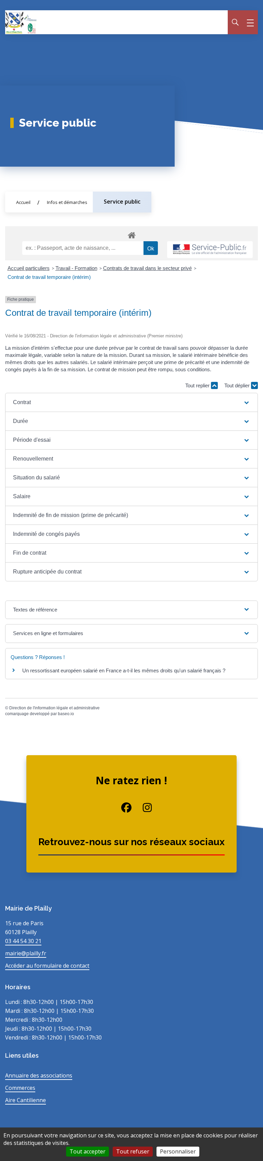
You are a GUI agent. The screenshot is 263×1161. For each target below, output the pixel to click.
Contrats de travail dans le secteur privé (147, 268)
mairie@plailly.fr (25, 953)
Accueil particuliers (29, 268)
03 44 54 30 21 (23, 941)
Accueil (23, 202)
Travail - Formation (76, 268)
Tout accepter (87, 1151)
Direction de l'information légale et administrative (54, 708)
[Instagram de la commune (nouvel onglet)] (142, 807)
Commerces (20, 1088)
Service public (122, 201)
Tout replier (198, 385)
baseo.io (66, 713)
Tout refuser (132, 1151)
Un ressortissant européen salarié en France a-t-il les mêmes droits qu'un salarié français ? (123, 670)
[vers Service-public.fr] (210, 249)
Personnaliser (178, 1151)
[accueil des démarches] (131, 234)
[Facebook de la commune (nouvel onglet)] (121, 807)
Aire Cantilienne (25, 1100)
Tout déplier (237, 385)
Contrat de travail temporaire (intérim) (49, 277)
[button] (131, 402)
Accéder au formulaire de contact (47, 965)
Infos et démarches (67, 202)
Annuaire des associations (38, 1075)
